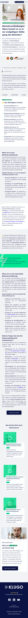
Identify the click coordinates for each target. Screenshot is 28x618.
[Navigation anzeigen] (26, 2)
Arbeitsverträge (11, 314)
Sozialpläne (20, 387)
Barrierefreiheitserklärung (14, 613)
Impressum (9, 611)
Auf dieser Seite (7, 71)
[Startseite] (2, 68)
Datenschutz (16, 611)
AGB (20, 611)
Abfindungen (14, 358)
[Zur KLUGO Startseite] (5, 2)
